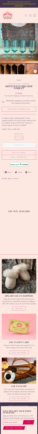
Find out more (19, 352)
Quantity (19, 134)
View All (19, 308)
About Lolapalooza (18, 405)
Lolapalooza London (19, 84)
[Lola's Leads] (19, 371)
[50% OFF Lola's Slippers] (19, 276)
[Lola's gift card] (19, 327)
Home (19, 80)
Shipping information (19, 109)
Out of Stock (19, 153)
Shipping (16, 96)
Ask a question (19, 157)
